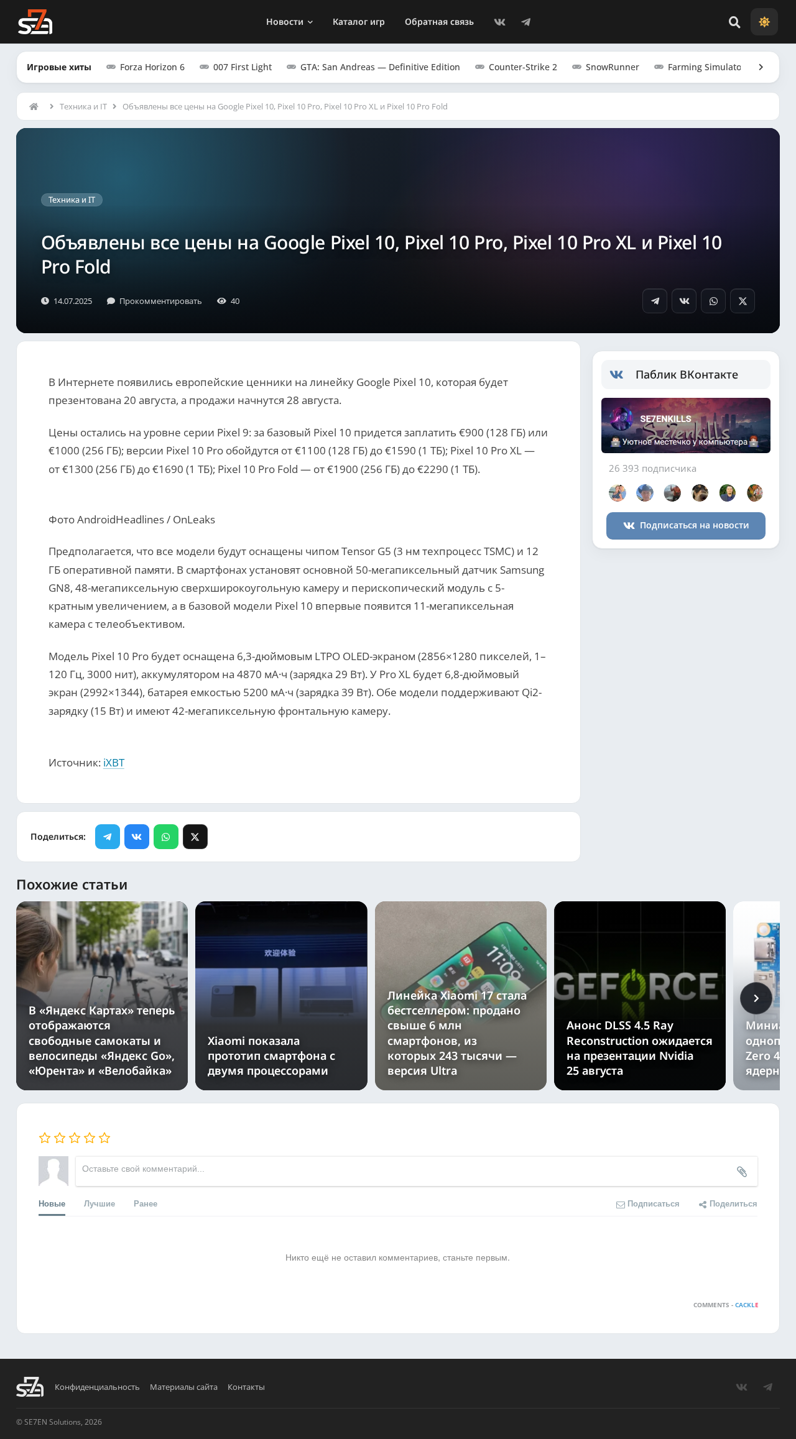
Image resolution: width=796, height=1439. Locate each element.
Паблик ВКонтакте (687, 374)
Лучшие (99, 1203)
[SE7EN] (35, 21)
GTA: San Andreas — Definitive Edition (380, 67)
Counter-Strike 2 (523, 67)
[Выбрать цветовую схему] (764, 21)
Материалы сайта (184, 1387)
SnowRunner (612, 67)
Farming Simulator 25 (712, 67)
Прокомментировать (160, 300)
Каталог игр (359, 21)
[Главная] (36, 106)
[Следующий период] (756, 998)
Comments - (726, 1304)
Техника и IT (83, 106)
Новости (284, 21)
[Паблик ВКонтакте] (623, 375)
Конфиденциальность (97, 1387)
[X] (742, 300)
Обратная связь (439, 21)
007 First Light (242, 67)
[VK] (500, 21)
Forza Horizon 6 (152, 67)
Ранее (145, 1203)
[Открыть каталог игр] (755, 67)
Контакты (246, 1387)
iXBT (113, 762)
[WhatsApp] (713, 300)
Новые (52, 1203)
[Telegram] (526, 21)
